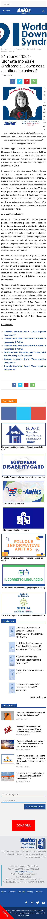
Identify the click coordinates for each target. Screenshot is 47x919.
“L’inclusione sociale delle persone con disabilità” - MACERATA (28, 687)
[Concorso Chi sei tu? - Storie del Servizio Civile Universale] (7, 715)
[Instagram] (32, 902)
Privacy (30, 891)
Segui (8, 408)
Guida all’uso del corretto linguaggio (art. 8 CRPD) (23, 588)
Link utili (21, 891)
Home (3, 891)
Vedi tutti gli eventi (38, 697)
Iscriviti (38, 408)
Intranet (39, 891)
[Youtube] (43, 902)
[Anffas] (33, 843)
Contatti (12, 891)
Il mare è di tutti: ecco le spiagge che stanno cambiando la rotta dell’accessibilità (30, 776)
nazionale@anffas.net (24, 871)
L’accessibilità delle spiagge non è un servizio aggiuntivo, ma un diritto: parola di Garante (30, 743)
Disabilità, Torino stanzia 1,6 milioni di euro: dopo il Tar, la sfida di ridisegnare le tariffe (28, 729)
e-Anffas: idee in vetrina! (13, 504)
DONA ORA (23, 825)
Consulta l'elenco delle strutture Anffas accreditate (23, 477)
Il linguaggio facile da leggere (16, 530)
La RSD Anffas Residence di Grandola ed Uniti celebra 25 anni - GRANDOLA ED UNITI (29, 646)
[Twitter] (38, 902)
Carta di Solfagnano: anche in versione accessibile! (24, 615)
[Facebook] (26, 902)
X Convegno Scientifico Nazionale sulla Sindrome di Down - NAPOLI (28, 659)
